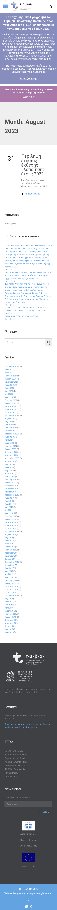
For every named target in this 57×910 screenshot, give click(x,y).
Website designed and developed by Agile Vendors (28, 893)
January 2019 (10, 519)
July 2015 (9, 629)
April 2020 (9, 473)
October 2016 (10, 592)
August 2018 (10, 534)
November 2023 (11, 382)
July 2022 (9, 421)
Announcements (32, 194)
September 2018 (12, 531)
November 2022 (11, 409)
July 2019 (9, 501)
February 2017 (11, 580)
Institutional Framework (16, 754)
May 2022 (9, 424)
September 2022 (12, 415)
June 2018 (9, 540)
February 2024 (11, 376)
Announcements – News (17, 762)
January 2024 (10, 379)
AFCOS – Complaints (15, 769)
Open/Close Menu (5, 6)
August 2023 (10, 385)
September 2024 (12, 366)
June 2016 (9, 602)
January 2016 (10, 617)
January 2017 (10, 583)
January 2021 (10, 449)
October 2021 (10, 431)
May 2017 (9, 571)
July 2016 (9, 599)
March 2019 (10, 513)
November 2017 (11, 556)
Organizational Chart (15, 758)
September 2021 (12, 434)
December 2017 (11, 553)
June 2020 (9, 467)
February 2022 (11, 428)
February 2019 (11, 516)
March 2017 (10, 577)
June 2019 (9, 504)
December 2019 (11, 486)
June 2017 (9, 568)
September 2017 (12, 562)
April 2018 (9, 544)
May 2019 (9, 507)
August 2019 (10, 498)
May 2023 (9, 391)
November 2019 (11, 489)
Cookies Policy (12, 776)
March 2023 (10, 397)
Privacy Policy (11, 773)
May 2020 (9, 470)
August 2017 (10, 565)
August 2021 (10, 437)
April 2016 (9, 608)
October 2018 (10, 528)
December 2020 (11, 452)
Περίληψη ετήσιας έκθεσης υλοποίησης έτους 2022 (33, 165)
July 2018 (9, 537)
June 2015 (9, 632)
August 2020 (10, 461)
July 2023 (9, 388)
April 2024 (9, 373)
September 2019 (12, 495)
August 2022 (10, 418)
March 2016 (10, 611)
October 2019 (10, 492)
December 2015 (11, 620)
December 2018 (11, 522)
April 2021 (9, 440)
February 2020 (11, 479)
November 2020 (11, 455)
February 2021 (11, 446)
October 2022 (10, 412)
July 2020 (9, 464)
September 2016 (12, 595)
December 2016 (11, 586)
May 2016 (9, 605)
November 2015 (11, 623)
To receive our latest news (17, 797)
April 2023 (9, 394)
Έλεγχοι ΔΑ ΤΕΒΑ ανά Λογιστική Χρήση (22, 316)
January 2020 (10, 482)
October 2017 (10, 559)
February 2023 (11, 400)
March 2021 (10, 443)
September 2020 (12, 458)
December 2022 (11, 406)
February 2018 (11, 550)
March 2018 (10, 547)
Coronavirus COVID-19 (15, 765)
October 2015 (10, 626)
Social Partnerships (14, 751)
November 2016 (11, 589)
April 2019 (9, 510)
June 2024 (9, 370)
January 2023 (10, 403)
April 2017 (9, 574)
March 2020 (10, 476)
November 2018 (11, 525)
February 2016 (11, 614)
